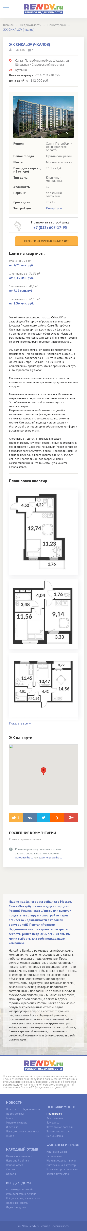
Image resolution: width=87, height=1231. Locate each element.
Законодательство (58, 1174)
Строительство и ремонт (21, 1194)
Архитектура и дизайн (19, 1189)
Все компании (55, 1136)
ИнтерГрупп (54, 208)
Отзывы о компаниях (19, 1156)
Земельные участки (58, 1131)
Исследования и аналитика (22, 1131)
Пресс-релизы (15, 1113)
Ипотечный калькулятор (61, 1165)
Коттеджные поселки (60, 1127)
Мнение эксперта (17, 1122)
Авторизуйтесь (24, 857)
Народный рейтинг (17, 1160)
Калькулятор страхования (62, 1169)
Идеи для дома (16, 1207)
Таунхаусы (53, 1122)
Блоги (9, 1118)
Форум (10, 1169)
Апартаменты (55, 1118)
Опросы (11, 1174)
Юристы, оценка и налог (61, 1160)
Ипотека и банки (57, 1151)
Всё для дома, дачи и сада (23, 1198)
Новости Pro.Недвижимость (23, 1109)
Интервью (12, 1127)
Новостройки (55, 1113)
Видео (10, 1136)
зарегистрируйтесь (50, 857)
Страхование (54, 1156)
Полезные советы (17, 1203)
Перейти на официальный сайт (46, 241)
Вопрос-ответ (14, 1165)
